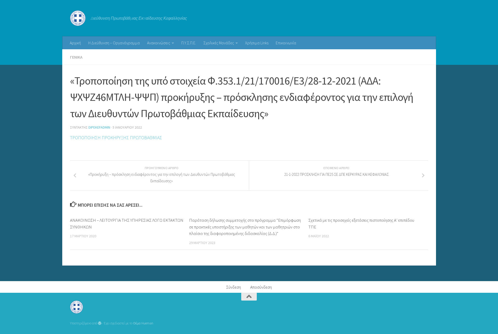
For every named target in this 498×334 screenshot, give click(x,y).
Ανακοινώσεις (158, 42)
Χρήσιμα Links (256, 42)
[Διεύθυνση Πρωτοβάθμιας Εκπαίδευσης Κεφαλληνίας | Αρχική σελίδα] (78, 18)
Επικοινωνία (286, 42)
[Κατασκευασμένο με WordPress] (99, 323)
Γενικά (76, 57)
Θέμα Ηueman (143, 323)
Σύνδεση (233, 287)
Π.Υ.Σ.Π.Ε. (188, 42)
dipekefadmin (99, 127)
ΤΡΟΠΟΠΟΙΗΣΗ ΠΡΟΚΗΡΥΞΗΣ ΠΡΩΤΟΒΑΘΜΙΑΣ (116, 138)
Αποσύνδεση (261, 287)
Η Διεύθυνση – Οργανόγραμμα (114, 42)
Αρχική (75, 42)
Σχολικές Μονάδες (218, 42)
